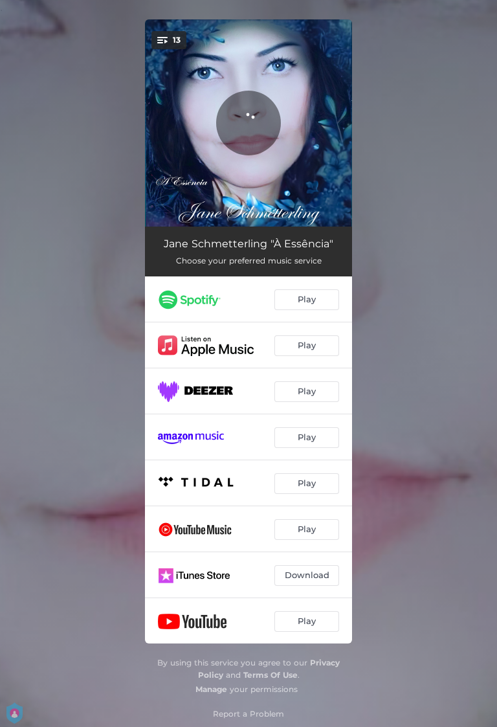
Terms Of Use (270, 675)
